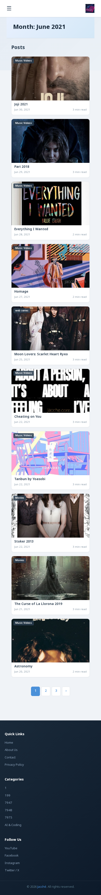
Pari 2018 (21, 167)
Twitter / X (12, 870)
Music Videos (23, 60)
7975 (8, 818)
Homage (21, 292)
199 (7, 796)
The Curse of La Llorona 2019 (38, 604)
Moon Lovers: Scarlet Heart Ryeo (41, 354)
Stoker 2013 (24, 542)
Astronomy (23, 667)
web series (21, 310)
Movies (19, 498)
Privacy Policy (14, 765)
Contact (10, 758)
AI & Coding (13, 825)
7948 (8, 810)
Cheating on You (27, 417)
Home (9, 743)
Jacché (41, 887)
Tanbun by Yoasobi (29, 479)
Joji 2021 (21, 105)
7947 (8, 803)
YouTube (11, 848)
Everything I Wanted (31, 229)
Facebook (12, 856)
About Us (11, 750)
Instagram (12, 863)
